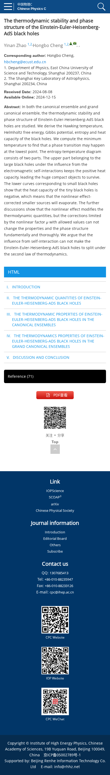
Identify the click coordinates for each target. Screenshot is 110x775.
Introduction (55, 532)
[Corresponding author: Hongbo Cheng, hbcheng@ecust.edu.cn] (70, 43)
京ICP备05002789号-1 (62, 754)
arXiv (55, 504)
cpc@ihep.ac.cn (62, 592)
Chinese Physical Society (55, 510)
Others (55, 544)
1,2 (30, 44)
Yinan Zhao (15, 45)
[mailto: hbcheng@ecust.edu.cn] (75, 43)
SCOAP (55, 497)
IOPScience (55, 490)
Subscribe (55, 551)
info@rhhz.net (67, 766)
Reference (20, 376)
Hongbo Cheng (48, 45)
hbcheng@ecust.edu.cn (25, 61)
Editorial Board (55, 538)
